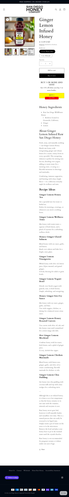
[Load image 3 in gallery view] (23, 51)
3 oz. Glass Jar (45, 56)
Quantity (41, 60)
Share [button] (43, 449)
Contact (19, 470)
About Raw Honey (38, 470)
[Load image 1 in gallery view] (8, 51)
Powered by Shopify (30, 493)
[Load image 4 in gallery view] (31, 51)
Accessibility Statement (53, 470)
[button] (4, 9)
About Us (12, 470)
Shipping (41, 44)
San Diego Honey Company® (16, 493)
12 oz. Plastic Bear (47, 51)
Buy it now (52, 76)
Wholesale (27, 470)
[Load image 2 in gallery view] (15, 51)
